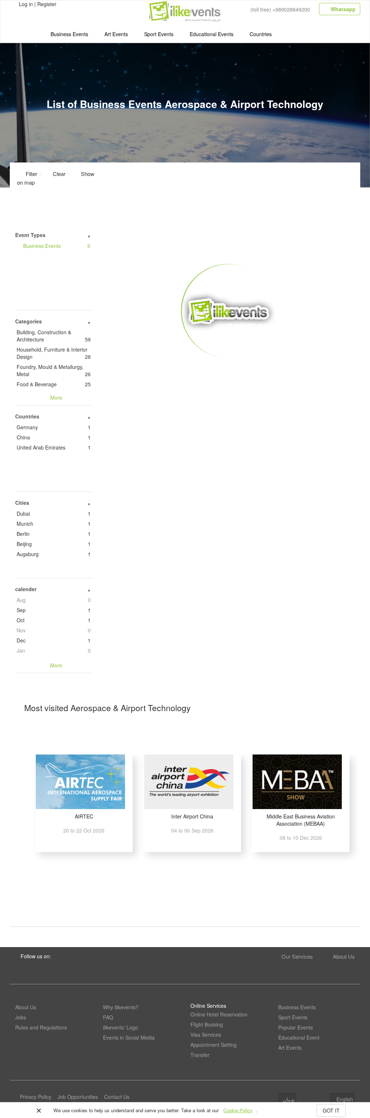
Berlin (54, 533)
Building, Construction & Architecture (54, 335)
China (54, 437)
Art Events (116, 34)
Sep (54, 610)
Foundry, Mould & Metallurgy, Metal (54, 370)
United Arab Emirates (54, 447)
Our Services (297, 956)
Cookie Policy (238, 1110)
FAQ (108, 1017)
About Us (344, 956)
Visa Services (205, 1034)
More (229, 369)
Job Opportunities (77, 1096)
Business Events (69, 34)
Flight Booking (206, 1024)
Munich (54, 523)
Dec (54, 640)
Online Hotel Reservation (219, 1014)
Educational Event (298, 1037)
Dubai (54, 513)
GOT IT (331, 1110)
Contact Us (116, 1096)
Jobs (20, 1017)
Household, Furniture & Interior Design (54, 353)
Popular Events (295, 1027)
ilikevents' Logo (120, 1027)
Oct (54, 620)
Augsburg (54, 554)
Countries (261, 34)
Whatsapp (342, 9)
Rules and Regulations (41, 1027)
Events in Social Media (129, 1037)
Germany (54, 427)
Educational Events (211, 34)
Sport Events (158, 34)
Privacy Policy (35, 1096)
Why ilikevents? (120, 1007)
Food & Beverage (54, 384)
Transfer (200, 1054)
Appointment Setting (213, 1044)
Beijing (54, 543)
